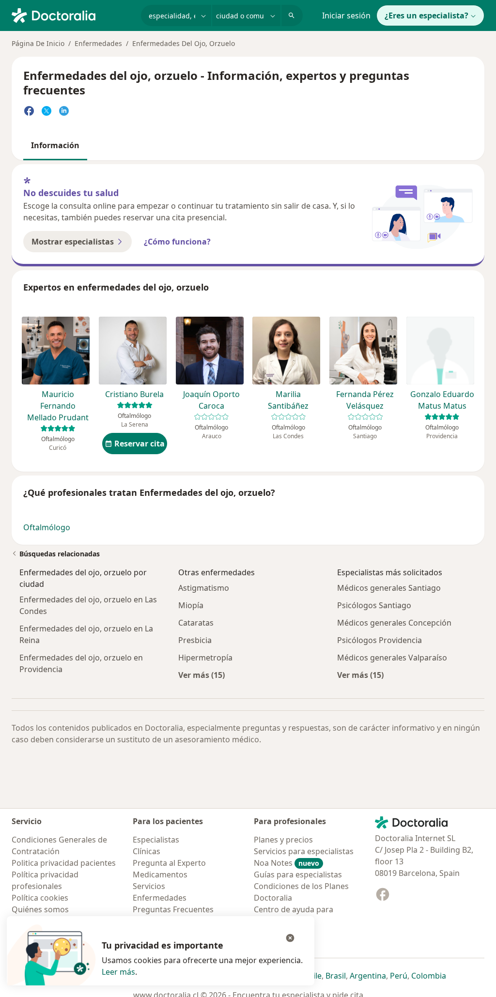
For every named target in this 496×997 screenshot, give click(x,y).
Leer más (118, 971)
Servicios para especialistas (304, 851)
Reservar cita (139, 443)
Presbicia (195, 640)
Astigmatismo (203, 588)
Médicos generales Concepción (394, 622)
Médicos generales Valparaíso (392, 657)
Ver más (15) (201, 674)
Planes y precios (283, 839)
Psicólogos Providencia (379, 640)
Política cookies (40, 897)
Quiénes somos (40, 909)
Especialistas (156, 839)
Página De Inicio (38, 43)
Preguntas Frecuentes (173, 909)
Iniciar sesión (346, 15)
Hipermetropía (205, 657)
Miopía (190, 605)
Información (55, 145)
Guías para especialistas (298, 874)
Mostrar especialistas (72, 241)
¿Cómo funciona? (177, 241)
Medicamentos (160, 874)
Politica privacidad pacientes (64, 863)
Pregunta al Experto (169, 863)
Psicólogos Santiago (374, 605)
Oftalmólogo (46, 527)
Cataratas (196, 622)
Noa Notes (286, 863)
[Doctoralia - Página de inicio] (72, 14)
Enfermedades (98, 43)
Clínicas (146, 851)
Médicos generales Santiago (389, 588)
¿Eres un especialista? (426, 15)
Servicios (149, 886)
